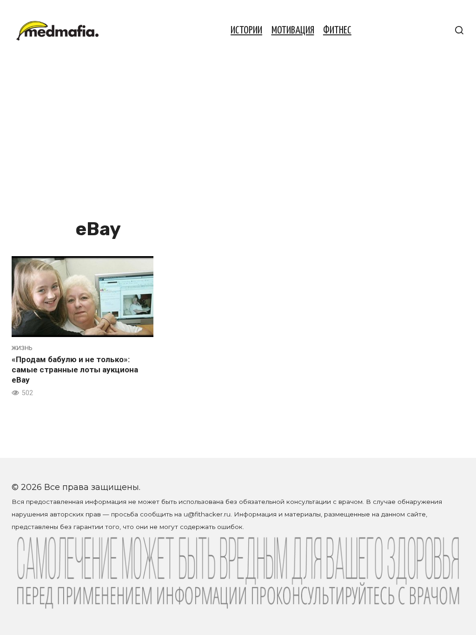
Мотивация (292, 30)
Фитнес (337, 30)
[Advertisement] (238, 145)
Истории (246, 30)
